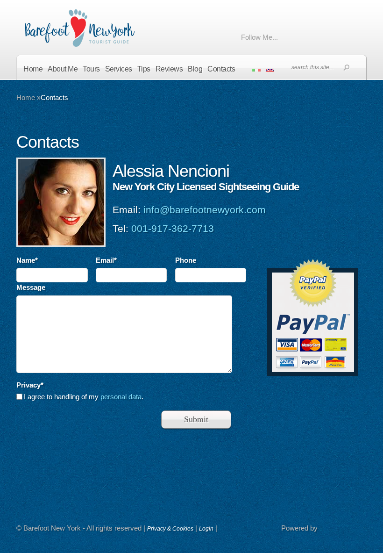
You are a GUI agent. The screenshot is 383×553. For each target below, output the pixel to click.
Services (118, 69)
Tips (143, 69)
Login (206, 528)
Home (33, 69)
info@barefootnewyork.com (204, 209)
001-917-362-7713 (172, 228)
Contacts (221, 69)
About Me (63, 69)
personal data (121, 397)
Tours (91, 69)
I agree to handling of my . (83, 397)
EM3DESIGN (343, 530)
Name (27, 260)
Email (106, 260)
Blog (195, 69)
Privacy (29, 385)
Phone (185, 260)
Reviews (169, 69)
